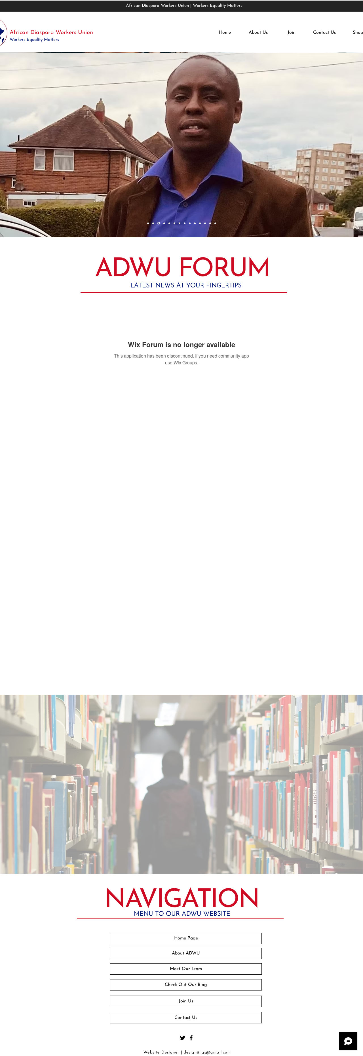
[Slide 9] (190, 223)
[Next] (323, 145)
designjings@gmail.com (207, 1052)
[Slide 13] (210, 223)
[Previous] (40, 145)
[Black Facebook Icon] (191, 1037)
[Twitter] (182, 1037)
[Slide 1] (148, 223)
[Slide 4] (164, 223)
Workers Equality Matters (35, 40)
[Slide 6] (174, 223)
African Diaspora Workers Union (51, 32)
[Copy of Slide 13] (215, 223)
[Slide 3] (158, 223)
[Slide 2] (153, 223)
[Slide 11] (200, 223)
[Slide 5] (169, 223)
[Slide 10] (195, 223)
